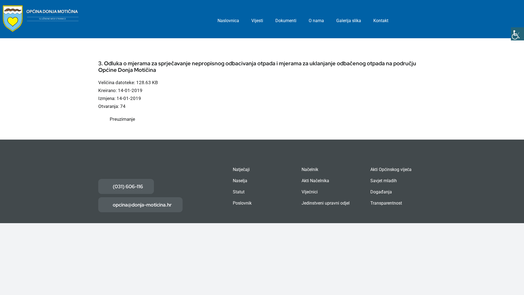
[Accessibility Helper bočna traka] (517, 33)
